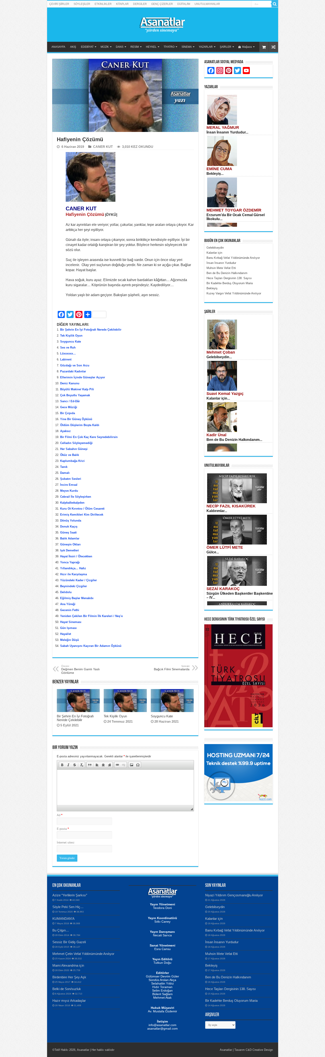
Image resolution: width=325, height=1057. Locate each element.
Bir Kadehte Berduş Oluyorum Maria (231, 1000)
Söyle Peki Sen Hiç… (68, 907)
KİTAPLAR (122, 4)
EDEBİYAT (87, 46)
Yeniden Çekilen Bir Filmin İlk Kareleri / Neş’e (91, 616)
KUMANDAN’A (63, 918)
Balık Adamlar (69, 538)
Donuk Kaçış (68, 526)
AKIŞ (73, 46)
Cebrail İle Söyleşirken (75, 496)
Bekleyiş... (215, 173)
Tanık (63, 467)
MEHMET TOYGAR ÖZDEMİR (233, 210)
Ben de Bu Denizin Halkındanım (228, 977)
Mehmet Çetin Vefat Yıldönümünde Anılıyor (83, 954)
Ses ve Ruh (68, 347)
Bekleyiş (211, 965)
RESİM (134, 46)
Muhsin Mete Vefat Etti (221, 954)
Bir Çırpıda (67, 413)
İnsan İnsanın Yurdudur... (227, 132)
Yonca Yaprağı (70, 562)
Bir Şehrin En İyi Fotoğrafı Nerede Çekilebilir (90, 329)
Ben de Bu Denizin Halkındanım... (234, 440)
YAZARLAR (206, 46)
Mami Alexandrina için (68, 965)
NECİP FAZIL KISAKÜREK (231, 506)
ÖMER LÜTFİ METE (224, 547)
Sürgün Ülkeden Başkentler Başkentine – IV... (239, 595)
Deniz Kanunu (69, 383)
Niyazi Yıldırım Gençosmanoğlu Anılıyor (234, 895)
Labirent (65, 359)
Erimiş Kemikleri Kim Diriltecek (81, 514)
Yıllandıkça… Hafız (73, 568)
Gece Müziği (68, 407)
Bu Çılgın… (60, 930)
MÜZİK (105, 46)
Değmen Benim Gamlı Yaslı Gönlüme (80, 669)
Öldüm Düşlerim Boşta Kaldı (79, 425)
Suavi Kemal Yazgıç (225, 393)
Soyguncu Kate (71, 341)
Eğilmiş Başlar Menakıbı (77, 598)
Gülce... (212, 552)
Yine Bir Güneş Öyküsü (76, 419)
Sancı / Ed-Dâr (70, 401)
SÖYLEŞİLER (82, 4)
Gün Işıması (68, 628)
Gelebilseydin (215, 907)
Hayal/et (65, 634)
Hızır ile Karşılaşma (73, 574)
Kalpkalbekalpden (72, 502)
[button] (62, 765)
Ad (59, 815)
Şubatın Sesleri (70, 478)
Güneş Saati (68, 532)
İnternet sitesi (65, 842)
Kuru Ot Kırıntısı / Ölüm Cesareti (82, 508)
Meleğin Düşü (69, 640)
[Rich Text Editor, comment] (125, 787)
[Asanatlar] (162, 24)
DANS (119, 46)
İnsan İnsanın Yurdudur (222, 942)
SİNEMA (187, 46)
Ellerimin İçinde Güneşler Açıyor (82, 377)
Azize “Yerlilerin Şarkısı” (69, 895)
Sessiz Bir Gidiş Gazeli (69, 942)
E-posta (63, 828)
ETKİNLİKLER (103, 4)
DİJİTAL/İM (183, 4)
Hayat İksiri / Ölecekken (76, 556)
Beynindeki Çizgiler (73, 586)
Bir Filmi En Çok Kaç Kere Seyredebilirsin (89, 437)
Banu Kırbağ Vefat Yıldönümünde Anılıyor (235, 930)
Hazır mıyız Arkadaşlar (69, 1000)
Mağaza (247, 46)
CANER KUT (103, 147)
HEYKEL (151, 46)
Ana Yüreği (67, 604)
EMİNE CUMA (219, 169)
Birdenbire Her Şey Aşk (69, 977)
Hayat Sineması (70, 622)
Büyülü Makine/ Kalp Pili (77, 389)
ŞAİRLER (225, 46)
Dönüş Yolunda (70, 520)
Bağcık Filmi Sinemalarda (171, 668)
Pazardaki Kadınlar (73, 371)
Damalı (65, 472)
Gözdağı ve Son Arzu (74, 365)
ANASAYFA (58, 46)
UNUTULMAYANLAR (207, 4)
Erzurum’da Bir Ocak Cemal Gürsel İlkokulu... (235, 217)
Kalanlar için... (218, 398)
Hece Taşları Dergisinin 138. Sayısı (230, 989)
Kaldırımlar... (216, 511)
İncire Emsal (68, 484)
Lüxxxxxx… (68, 353)
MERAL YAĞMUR (222, 127)
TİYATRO (169, 46)
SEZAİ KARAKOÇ (223, 589)
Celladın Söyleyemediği (76, 443)
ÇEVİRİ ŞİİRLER (59, 4)
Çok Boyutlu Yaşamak (75, 395)
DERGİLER (140, 4)
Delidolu (66, 592)
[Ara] (274, 4)
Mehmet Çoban (220, 352)
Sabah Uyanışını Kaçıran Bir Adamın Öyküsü (90, 646)
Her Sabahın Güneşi (74, 449)
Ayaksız (65, 431)
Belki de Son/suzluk (66, 989)
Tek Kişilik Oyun (71, 335)
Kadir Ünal (216, 435)
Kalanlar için (214, 918)
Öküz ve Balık (69, 455)
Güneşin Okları (70, 544)
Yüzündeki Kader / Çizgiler (78, 580)
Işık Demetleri (69, 550)
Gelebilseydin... (219, 357)
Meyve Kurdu (69, 490)
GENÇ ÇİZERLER (162, 4)
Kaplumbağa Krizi (72, 461)
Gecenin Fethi (69, 610)
